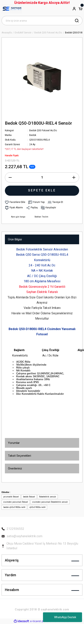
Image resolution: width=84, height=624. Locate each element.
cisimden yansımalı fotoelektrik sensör (50, 502)
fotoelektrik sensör (47, 497)
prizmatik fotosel (11, 497)
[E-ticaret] (41, 621)
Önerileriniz (15, 468)
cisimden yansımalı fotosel (15, 502)
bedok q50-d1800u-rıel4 (14, 507)
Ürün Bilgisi (15, 239)
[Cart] (80, 8)
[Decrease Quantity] (10, 177)
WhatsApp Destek (65, 617)
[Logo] (12, 9)
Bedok (32, 135)
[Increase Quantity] (74, 177)
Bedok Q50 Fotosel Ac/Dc (43, 130)
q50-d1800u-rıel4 (37, 507)
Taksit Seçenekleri (19, 455)
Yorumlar (14, 443)
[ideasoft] (21, 621)
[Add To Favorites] (15, 202)
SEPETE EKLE (42, 190)
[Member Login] (74, 8)
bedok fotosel (29, 497)
